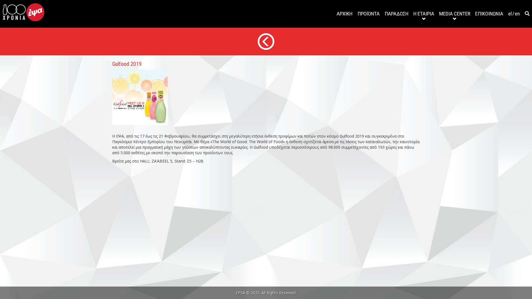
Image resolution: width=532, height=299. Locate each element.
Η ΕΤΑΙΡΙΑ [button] (423, 14)
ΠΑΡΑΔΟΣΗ (396, 14)
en (517, 14)
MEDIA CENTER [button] (454, 14)
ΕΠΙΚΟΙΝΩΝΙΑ (489, 14)
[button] (527, 14)
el (510, 14)
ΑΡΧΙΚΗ (344, 14)
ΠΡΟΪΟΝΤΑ (368, 14)
